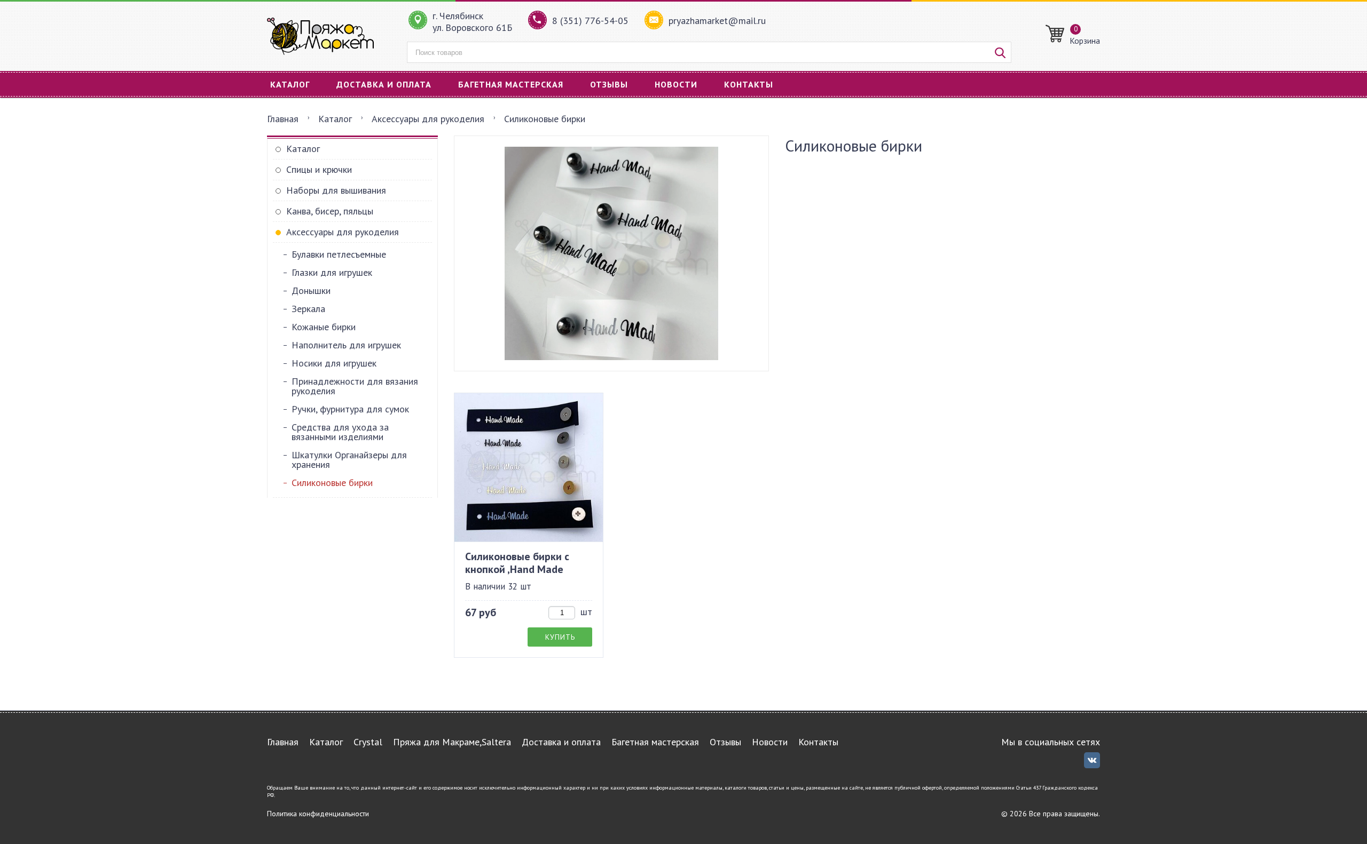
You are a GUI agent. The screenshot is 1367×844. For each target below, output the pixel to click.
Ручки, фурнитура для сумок (350, 409)
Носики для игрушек (334, 363)
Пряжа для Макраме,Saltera (452, 742)
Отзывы (609, 84)
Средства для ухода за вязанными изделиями (340, 432)
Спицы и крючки (319, 169)
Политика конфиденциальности (318, 813)
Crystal (367, 742)
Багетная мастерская (510, 84)
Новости (676, 84)
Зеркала (308, 308)
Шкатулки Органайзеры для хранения (349, 460)
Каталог (290, 84)
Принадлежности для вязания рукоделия (355, 386)
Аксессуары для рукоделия (428, 119)
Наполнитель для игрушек (346, 345)
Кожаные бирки (324, 327)
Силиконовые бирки (332, 482)
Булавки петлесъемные (339, 254)
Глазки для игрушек (332, 272)
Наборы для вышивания (336, 190)
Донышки (311, 290)
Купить (560, 637)
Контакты (748, 84)
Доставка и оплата (383, 84)
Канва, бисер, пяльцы (329, 211)
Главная (282, 119)
